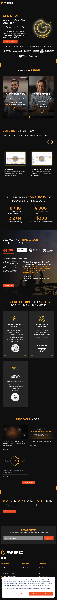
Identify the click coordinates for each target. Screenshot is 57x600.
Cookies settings (23, 593)
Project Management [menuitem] (9, 576)
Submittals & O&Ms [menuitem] (8, 573)
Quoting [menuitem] (5, 571)
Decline (47, 593)
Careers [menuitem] (41, 571)
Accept (35, 593)
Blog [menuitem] (22, 571)
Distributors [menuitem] (4, 568)
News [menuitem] (22, 574)
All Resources (28, 482)
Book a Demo (10, 41)
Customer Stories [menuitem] (26, 568)
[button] (52, 142)
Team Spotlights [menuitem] (44, 574)
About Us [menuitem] (42, 568)
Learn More (8, 285)
